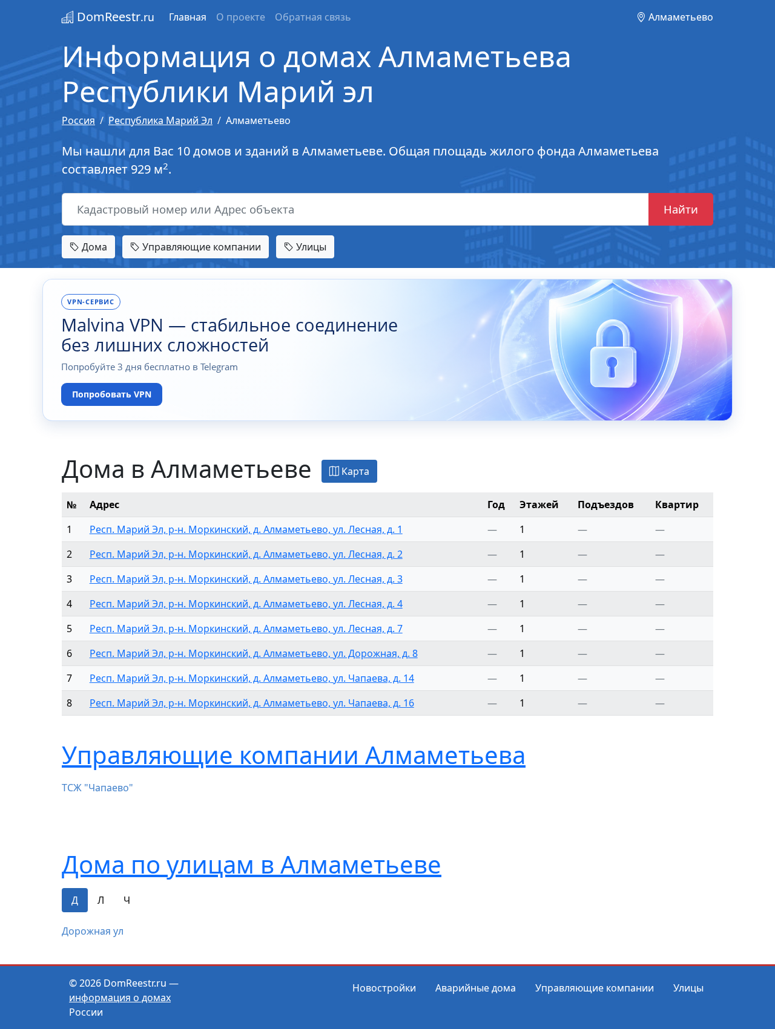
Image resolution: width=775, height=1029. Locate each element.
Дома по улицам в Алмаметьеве (251, 864)
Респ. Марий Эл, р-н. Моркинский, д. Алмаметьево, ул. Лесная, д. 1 (246, 529)
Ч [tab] (127, 900)
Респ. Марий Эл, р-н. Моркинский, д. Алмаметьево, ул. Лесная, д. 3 (246, 579)
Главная (187, 17)
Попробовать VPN (111, 394)
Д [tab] (74, 900)
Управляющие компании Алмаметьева (294, 754)
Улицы (310, 246)
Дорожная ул (93, 931)
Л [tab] (100, 900)
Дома (93, 246)
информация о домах (120, 997)
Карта (354, 471)
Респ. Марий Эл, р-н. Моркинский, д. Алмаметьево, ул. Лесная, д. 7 (246, 628)
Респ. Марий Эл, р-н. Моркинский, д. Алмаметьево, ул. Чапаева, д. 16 (252, 703)
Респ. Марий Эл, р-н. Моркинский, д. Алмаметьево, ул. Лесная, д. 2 (246, 554)
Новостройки (384, 988)
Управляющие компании (200, 246)
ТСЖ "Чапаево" (97, 787)
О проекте (240, 17)
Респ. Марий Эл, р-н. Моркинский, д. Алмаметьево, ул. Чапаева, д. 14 (252, 678)
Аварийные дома (475, 988)
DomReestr (114, 16)
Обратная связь (313, 17)
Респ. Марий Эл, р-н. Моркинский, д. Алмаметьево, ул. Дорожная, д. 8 (254, 653)
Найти (681, 209)
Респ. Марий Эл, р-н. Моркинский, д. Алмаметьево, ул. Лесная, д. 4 (246, 603)
